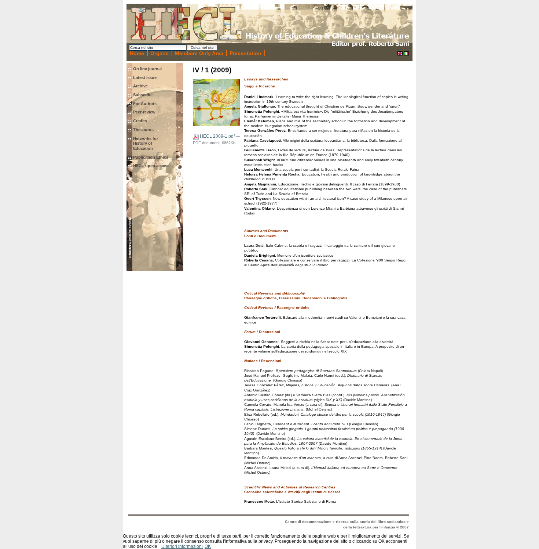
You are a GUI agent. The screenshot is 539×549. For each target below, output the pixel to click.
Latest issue (145, 77)
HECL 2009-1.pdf (217, 136)
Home (137, 53)
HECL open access (151, 165)
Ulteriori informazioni (182, 546)
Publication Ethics (150, 157)
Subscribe (143, 95)
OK (208, 546)
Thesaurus (143, 129)
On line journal (147, 68)
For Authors (145, 103)
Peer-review (144, 112)
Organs (159, 53)
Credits (140, 121)
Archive (140, 86)
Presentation (245, 53)
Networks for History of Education (145, 143)
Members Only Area (199, 53)
